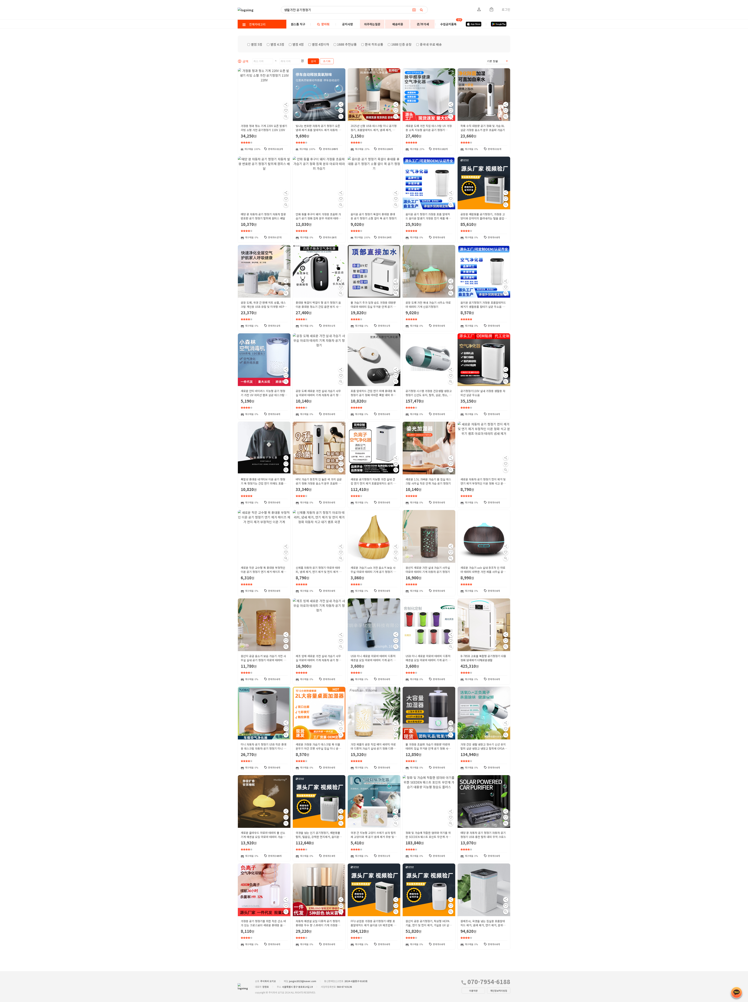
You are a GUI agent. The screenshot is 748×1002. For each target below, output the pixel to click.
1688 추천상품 (347, 44)
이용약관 (473, 990)
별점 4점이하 (320, 44)
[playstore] (498, 24)
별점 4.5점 (277, 44)
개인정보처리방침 (498, 990)
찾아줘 (324, 24)
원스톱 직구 (298, 24)
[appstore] (473, 24)
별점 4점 (298, 44)
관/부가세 (423, 24)
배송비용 (397, 24)
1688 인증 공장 (401, 44)
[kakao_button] (736, 992)
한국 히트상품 (374, 44)
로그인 (506, 9)
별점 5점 (256, 44)
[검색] (421, 9)
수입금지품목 (448, 24)
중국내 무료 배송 (431, 44)
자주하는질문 (372, 24)
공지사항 (347, 24)
